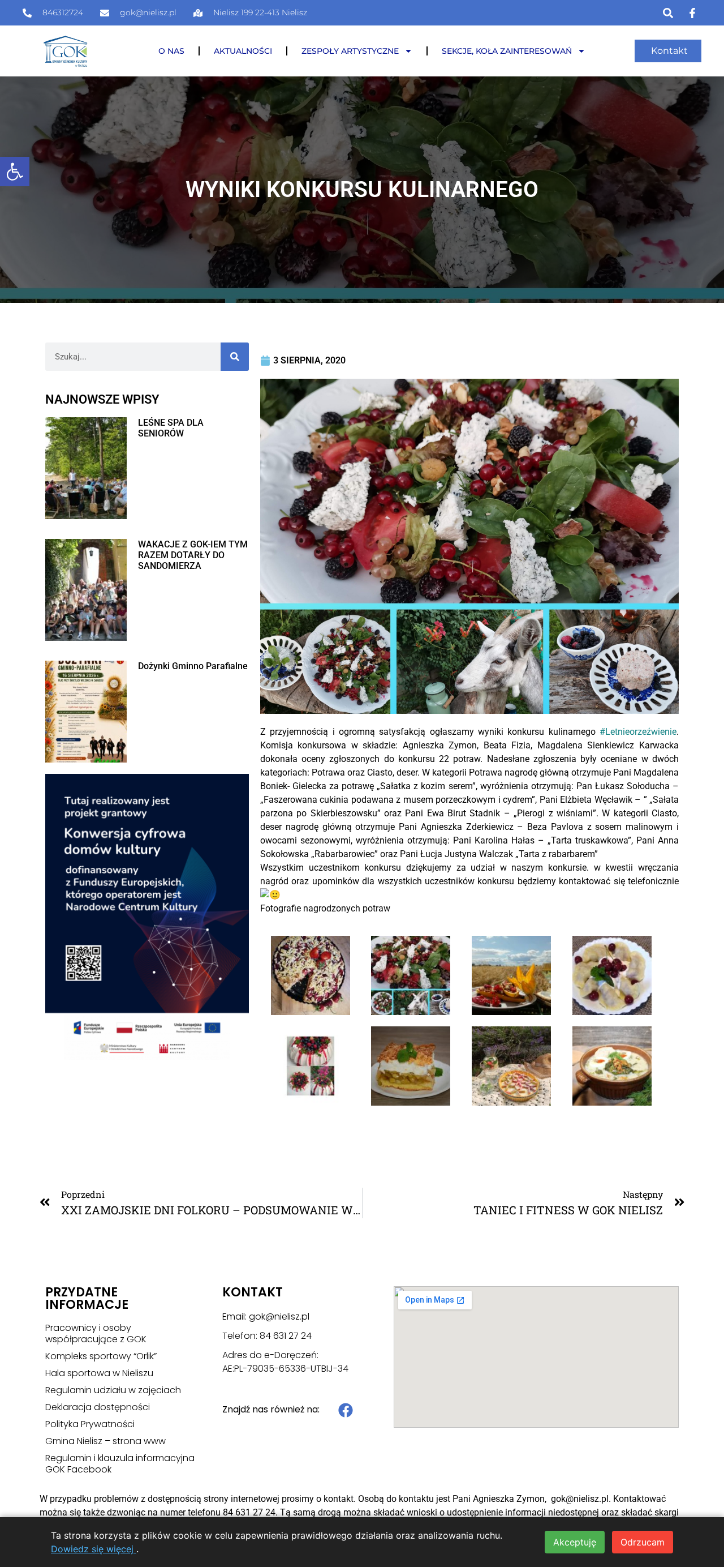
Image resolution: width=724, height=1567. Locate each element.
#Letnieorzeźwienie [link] (638, 731)
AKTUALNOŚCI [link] (243, 51)
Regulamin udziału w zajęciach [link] (113, 1390)
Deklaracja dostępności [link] (97, 1407)
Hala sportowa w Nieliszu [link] (99, 1373)
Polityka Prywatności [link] (90, 1424)
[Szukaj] (235, 356)
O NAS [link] (171, 51)
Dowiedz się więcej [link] (93, 1549)
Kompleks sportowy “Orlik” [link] (101, 1356)
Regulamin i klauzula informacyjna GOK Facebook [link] (120, 1464)
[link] (14, 171)
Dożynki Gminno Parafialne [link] (193, 666)
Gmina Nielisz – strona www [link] (105, 1441)
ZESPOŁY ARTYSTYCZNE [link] (350, 51)
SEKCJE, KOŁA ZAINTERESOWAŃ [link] (507, 51)
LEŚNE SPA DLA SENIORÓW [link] (171, 428)
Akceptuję (574, 1542)
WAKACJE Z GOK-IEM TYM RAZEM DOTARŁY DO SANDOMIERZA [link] (193, 555)
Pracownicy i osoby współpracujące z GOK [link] (95, 1333)
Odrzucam (642, 1542)
